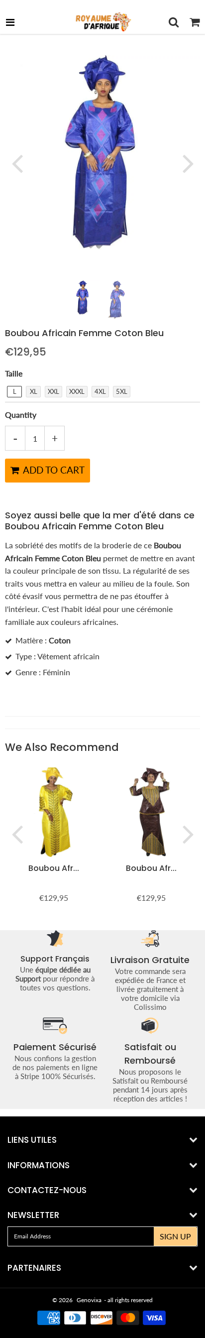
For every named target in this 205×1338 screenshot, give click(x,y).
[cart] (195, 22)
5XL (121, 391)
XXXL (77, 391)
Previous (17, 162)
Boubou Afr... (53, 868)
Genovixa (89, 1300)
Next (188, 162)
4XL (100, 391)
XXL (53, 391)
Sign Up (175, 1236)
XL (33, 391)
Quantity (20, 414)
